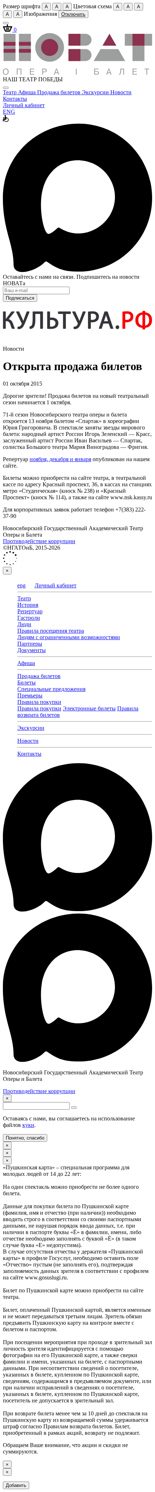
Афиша (27, 92)
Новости (121, 92)
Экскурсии (96, 92)
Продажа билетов (59, 92)
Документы (31, 650)
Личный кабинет (24, 105)
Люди (24, 624)
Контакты (15, 99)
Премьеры (30, 695)
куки (28, 1125)
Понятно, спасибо (25, 1138)
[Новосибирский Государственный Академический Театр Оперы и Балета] (77, 73)
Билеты (26, 682)
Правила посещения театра (50, 631)
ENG (9, 112)
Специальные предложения (51, 689)
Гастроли (28, 618)
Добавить (16, 1485)
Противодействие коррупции (39, 541)
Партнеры (29, 644)
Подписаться (20, 298)
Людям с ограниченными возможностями (68, 637)
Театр (10, 92)
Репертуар (30, 611)
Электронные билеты (89, 708)
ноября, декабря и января (60, 459)
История (27, 605)
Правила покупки (39, 702)
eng (21, 585)
